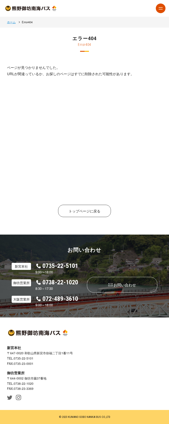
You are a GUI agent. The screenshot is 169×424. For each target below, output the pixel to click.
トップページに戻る (84, 211)
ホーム (11, 22)
